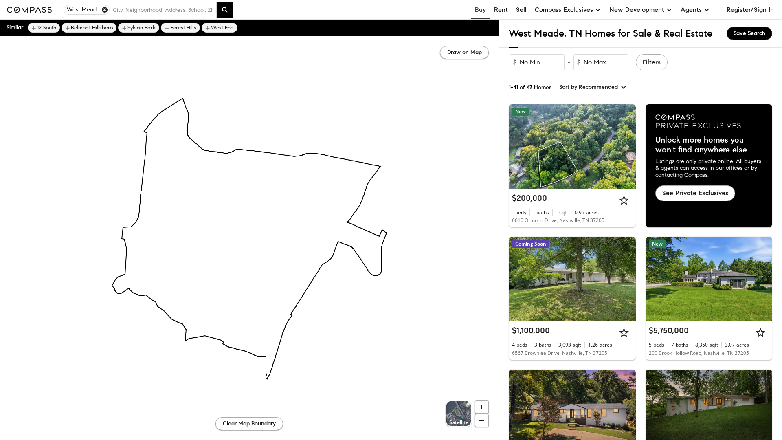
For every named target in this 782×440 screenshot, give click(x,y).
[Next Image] (626, 146)
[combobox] (163, 10)
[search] (225, 10)
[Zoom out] (482, 420)
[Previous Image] (518, 146)
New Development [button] (636, 9)
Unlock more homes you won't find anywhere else (701, 145)
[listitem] (44, 28)
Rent (501, 9)
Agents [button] (691, 9)
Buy (480, 9)
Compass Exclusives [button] (564, 9)
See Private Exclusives (695, 193)
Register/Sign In (750, 9)
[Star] (624, 200)
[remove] (104, 10)
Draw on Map (464, 52)
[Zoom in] (482, 407)
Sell (521, 9)
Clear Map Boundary (249, 423)
